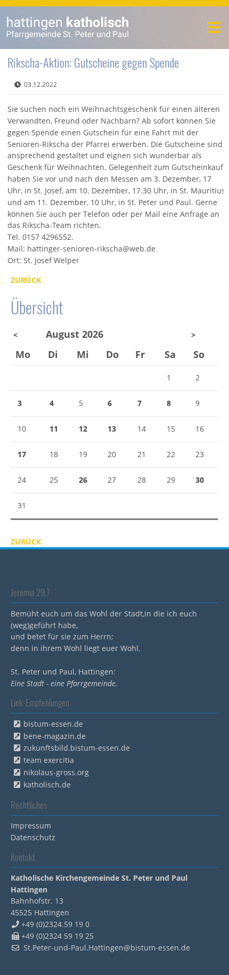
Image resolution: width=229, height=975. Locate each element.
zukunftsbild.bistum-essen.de (76, 748)
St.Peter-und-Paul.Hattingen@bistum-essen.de (106, 948)
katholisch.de (47, 784)
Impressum (31, 825)
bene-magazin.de (54, 736)
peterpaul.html (67, 27)
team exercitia (48, 760)
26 (83, 480)
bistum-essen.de (53, 724)
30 (199, 480)
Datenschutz (33, 837)
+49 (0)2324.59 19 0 (55, 924)
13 (112, 429)
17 (22, 454)
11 (54, 429)
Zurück (26, 280)
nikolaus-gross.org (56, 772)
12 (83, 429)
